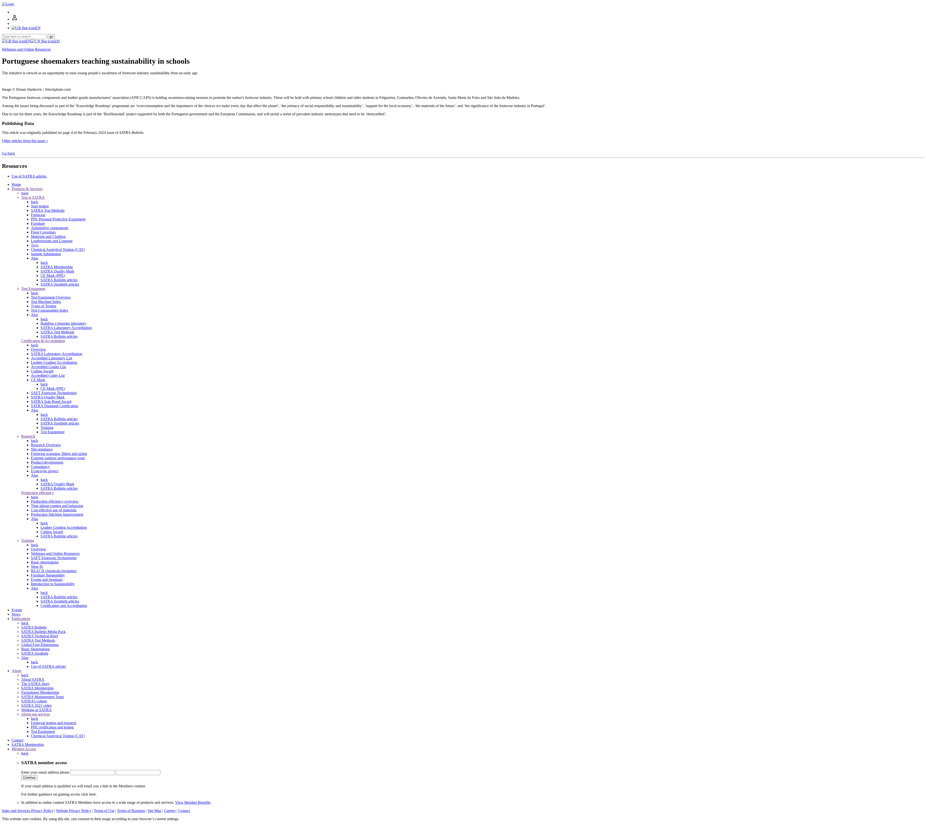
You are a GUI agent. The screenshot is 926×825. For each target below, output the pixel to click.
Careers (170, 811)
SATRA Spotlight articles (60, 284)
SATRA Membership (57, 267)
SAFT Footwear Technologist (53, 393)
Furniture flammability (48, 575)
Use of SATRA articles (29, 176)
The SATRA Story (35, 684)
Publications (21, 619)
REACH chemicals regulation (53, 571)
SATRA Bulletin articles (59, 280)
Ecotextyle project (44, 471)
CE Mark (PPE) (53, 276)
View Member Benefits (193, 802)
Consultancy (40, 467)
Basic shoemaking (45, 562)
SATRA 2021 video (36, 705)
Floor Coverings (43, 232)
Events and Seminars (47, 580)
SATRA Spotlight (34, 653)
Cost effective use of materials (53, 510)
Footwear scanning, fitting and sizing (59, 454)
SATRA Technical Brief (39, 636)
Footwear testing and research (53, 723)
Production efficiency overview (55, 501)
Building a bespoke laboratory (63, 323)
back (24, 193)
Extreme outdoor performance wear (58, 458)
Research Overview (46, 445)
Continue (29, 777)
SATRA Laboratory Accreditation (66, 328)
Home (16, 184)
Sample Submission (46, 254)
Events (17, 610)
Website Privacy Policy (73, 811)
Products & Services (27, 189)
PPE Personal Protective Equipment (58, 219)
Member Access (24, 749)
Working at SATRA (36, 710)
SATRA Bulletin (34, 627)
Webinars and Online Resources (26, 49)
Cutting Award (42, 371)
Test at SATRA (33, 197)
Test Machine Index (46, 302)
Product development (47, 462)
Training (47, 428)
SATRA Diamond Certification (54, 406)
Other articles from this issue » (25, 141)
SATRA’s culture (34, 701)
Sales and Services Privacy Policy (27, 811)
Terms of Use (104, 811)
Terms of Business (131, 811)
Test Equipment (33, 289)
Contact (17, 740)
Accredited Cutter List (48, 375)
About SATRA (32, 679)
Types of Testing (43, 306)
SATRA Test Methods (48, 210)
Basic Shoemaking (35, 649)
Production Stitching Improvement (57, 514)
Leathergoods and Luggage (52, 241)
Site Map (154, 811)
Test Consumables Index (49, 310)
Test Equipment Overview (51, 297)
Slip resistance (42, 449)
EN (28, 41)
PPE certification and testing (52, 727)
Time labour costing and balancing (57, 506)
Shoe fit (37, 566)
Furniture (38, 223)
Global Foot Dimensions (40, 645)
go (51, 36)
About (16, 671)
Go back (8, 153)
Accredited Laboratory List (51, 358)
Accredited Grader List (48, 367)
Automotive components (49, 228)
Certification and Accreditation (64, 606)
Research (28, 436)
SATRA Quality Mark (57, 271)
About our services (35, 714)
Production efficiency (37, 493)
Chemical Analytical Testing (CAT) (58, 250)
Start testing (40, 206)
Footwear (38, 215)
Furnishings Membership (40, 692)
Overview (38, 349)
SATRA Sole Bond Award (51, 401)
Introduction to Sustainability (53, 584)
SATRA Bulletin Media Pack (43, 632)
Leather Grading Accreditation (54, 362)
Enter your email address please (45, 772)
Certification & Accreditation (43, 341)
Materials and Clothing (48, 236)
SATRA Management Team (42, 697)
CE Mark (38, 380)
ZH (57, 41)
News (16, 614)
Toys (34, 245)
